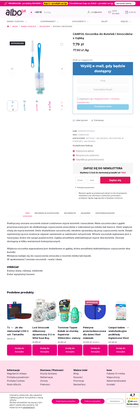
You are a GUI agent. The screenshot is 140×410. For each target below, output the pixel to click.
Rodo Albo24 (14, 384)
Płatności (45, 384)
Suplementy (79, 21)
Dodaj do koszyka (16, 350)
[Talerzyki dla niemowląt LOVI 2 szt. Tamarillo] (17, 311)
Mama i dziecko (15, 21)
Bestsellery (79, 384)
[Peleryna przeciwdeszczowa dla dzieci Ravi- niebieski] (93, 311)
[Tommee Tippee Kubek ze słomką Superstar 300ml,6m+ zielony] (67, 311)
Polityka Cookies (16, 381)
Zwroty (44, 381)
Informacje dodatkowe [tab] (47, 213)
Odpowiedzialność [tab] (105, 213)
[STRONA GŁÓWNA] (8, 26)
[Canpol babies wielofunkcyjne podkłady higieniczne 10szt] (118, 311)
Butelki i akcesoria (97, 138)
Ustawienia (115, 401)
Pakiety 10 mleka (116, 373)
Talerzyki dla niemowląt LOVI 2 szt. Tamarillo (15, 331)
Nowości (78, 377)
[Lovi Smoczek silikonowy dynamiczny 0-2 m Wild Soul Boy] (42, 311)
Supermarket (48, 21)
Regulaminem (102, 99)
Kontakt (111, 384)
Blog (75, 373)
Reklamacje (46, 377)
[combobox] (67, 12)
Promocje (78, 381)
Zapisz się (115, 180)
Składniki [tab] (85, 213)
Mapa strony (113, 377)
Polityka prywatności (85, 187)
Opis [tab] (27, 213)
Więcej (124, 21)
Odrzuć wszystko (92, 401)
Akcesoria (89, 141)
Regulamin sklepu (17, 373)
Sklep (104, 21)
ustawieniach (29, 407)
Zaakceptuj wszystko (65, 401)
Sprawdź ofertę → (125, 3)
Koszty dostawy (48, 373)
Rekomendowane (116, 381)
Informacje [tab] (70, 213)
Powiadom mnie (102, 106)
